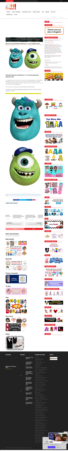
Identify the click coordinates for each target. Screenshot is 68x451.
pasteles (43, 417)
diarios (45, 380)
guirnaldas (41, 395)
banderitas (43, 367)
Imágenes (47, 12)
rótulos (36, 425)
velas (40, 440)
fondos (42, 385)
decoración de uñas (38, 380)
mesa (36, 412)
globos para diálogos (38, 394)
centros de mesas (38, 375)
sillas (42, 428)
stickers (40, 432)
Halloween (24, 194)
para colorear (13, 195)
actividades (11, 194)
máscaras (32, 194)
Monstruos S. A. (8, 195)
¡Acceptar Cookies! (52, 447)
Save (34, 199)
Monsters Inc (39, 194)
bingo (36, 369)
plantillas (17, 195)
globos (36, 392)
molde (36, 194)
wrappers (36, 442)
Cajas (43, 12)
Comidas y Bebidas (36, 12)
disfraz (18, 194)
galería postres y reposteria (39, 389)
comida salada (37, 377)
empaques (42, 384)
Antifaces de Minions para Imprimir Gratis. (13, 224)
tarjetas (36, 433)
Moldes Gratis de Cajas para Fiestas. (11, 367)
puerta (45, 420)
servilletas (42, 427)
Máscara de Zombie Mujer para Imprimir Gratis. (35, 224)
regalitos (43, 423)
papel (42, 415)
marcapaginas (37, 410)
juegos (43, 402)
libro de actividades (38, 405)
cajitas (36, 372)
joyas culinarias (37, 402)
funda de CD (37, 387)
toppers (36, 437)
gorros (36, 395)
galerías (36, 390)
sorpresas (26, 195)
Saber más (58, 447)
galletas (41, 390)
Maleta (36, 357)
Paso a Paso (53, 12)
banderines (37, 367)
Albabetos (8, 12)
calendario (42, 372)
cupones (42, 379)
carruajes (36, 374)
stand (36, 432)
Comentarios (53, 359)
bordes (41, 370)
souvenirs (29, 195)
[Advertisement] (24, 28)
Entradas (52, 357)
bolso (36, 370)
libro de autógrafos (38, 407)
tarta (41, 433)
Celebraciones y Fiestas (26, 12)
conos (43, 377)
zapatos (42, 442)
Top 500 (15, 14)
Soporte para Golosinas (39, 362)
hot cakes (41, 397)
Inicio (8, 39)
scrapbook (37, 427)
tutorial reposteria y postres (39, 438)
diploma (36, 382)
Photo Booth (37, 360)
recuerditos (22, 195)
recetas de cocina (38, 422)
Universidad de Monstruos (15, 39)
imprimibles (28, 194)
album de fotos (37, 365)
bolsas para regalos (42, 369)
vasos (36, 440)
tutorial (42, 437)
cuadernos (37, 379)
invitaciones (37, 400)
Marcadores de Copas (38, 359)
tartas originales (37, 435)
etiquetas (36, 385)
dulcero (20, 194)
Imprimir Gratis (9, 14)
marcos (43, 410)
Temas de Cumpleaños (16, 12)
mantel (45, 407)
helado (36, 397)
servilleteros (37, 428)
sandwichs (41, 425)
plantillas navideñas (38, 420)
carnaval (14, 194)
